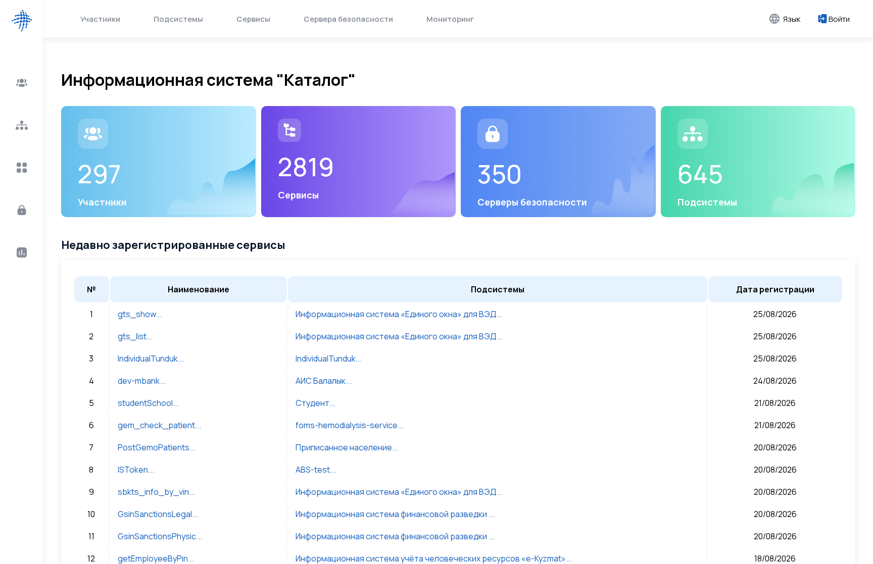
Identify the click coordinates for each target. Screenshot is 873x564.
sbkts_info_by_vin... (156, 491)
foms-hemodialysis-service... (350, 425)
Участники (100, 19)
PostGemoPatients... (157, 447)
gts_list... (135, 336)
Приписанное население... (347, 447)
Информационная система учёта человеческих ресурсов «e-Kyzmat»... (434, 558)
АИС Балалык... (324, 380)
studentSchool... (148, 402)
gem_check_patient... (159, 425)
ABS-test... (316, 469)
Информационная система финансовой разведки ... (395, 514)
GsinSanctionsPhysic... (160, 536)
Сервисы (253, 19)
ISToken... (136, 469)
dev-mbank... (142, 380)
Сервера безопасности (348, 19)
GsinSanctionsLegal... (158, 514)
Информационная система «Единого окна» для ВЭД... (399, 314)
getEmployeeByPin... (156, 558)
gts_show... (140, 314)
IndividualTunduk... (151, 358)
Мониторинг (450, 19)
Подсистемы (178, 19)
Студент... (315, 402)
